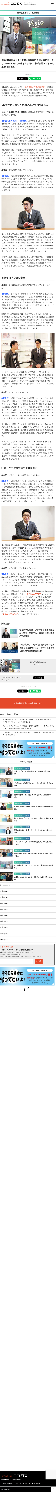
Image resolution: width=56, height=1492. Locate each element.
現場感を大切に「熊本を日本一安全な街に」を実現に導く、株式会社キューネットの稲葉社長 (28, 734)
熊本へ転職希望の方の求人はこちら (28, 703)
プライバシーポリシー (23, 1483)
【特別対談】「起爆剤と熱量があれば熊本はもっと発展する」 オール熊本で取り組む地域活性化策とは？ (36, 647)
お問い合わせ (7, 1483)
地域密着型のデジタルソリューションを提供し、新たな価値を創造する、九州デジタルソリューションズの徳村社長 (28, 721)
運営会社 (37, 1483)
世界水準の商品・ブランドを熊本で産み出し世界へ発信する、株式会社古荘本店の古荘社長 (36, 633)
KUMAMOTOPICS (34, 594)
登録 (38, 961)
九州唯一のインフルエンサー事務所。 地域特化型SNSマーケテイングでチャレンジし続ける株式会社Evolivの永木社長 (28, 727)
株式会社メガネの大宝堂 (35, 87)
